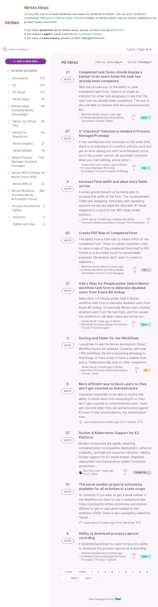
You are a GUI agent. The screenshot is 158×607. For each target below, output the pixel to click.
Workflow (129, 522)
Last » (89, 578)
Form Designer (136, 222)
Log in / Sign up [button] (138, 49)
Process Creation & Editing (111, 171)
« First (68, 572)
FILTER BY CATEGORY (24, 70)
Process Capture (105, 559)
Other (109, 120)
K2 (123, 422)
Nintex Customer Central (86, 34)
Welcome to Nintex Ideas (56, 18)
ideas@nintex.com (112, 30)
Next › (75, 578)
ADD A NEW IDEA (27, 61)
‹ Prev (82, 572)
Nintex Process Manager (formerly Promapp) (104, 168)
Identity (131, 422)
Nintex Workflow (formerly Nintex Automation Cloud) (102, 119)
